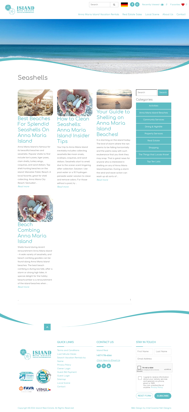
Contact (181, 14)
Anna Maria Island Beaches (153, 113)
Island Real (19, 9)
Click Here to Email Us (108, 360)
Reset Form (144, 396)
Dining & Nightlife (153, 127)
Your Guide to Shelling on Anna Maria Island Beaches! (113, 123)
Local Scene (152, 14)
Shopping (154, 148)
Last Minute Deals (66, 354)
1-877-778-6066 (104, 355)
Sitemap (61, 379)
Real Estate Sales (132, 14)
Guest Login (63, 376)
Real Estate (153, 140)
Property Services (154, 133)
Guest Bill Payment (67, 372)
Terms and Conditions (68, 350)
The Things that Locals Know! (154, 154)
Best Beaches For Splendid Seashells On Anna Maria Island (34, 130)
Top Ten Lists (153, 161)
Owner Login (63, 368)
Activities (153, 106)
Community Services (153, 120)
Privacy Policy (64, 365)
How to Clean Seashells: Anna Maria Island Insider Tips (73, 130)
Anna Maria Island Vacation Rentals (98, 14)
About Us (168, 14)
